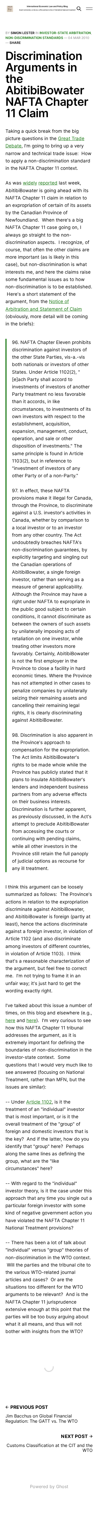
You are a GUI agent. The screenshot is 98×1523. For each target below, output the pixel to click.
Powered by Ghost (49, 1486)
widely (30, 183)
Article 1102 (39, 1102)
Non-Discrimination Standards (34, 38)
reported (47, 183)
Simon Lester (23, 33)
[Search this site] (79, 9)
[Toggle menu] (89, 9)
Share (15, 43)
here (10, 1020)
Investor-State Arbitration (65, 33)
